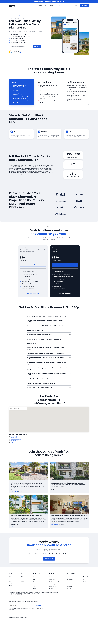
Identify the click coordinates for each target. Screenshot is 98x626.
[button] (58, 5)
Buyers (10, 585)
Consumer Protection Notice (14, 599)
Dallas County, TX (52, 586)
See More (35, 588)
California (35, 576)
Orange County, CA (53, 579)
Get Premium (65, 264)
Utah (34, 579)
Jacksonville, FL (70, 586)
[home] (12, 6)
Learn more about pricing (33, 293)
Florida (34, 584)
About (10, 581)
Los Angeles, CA (70, 584)
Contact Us (23, 581)
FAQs (22, 578)
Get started (84, 5)
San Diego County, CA (53, 576)
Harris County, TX (52, 584)
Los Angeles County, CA (54, 581)
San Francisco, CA (70, 581)
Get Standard (32, 264)
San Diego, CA (69, 579)
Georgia (34, 581)
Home (10, 576)
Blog (22, 576)
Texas (34, 586)
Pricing (10, 583)
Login (76, 5)
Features (10, 578)
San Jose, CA (69, 576)
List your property (49, 558)
